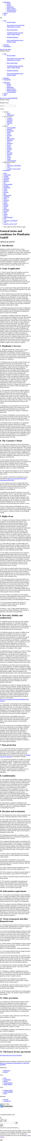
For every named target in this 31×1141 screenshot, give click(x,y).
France (9, 134)
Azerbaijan (10, 119)
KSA (8, 164)
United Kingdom (11, 160)
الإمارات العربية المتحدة (13, 168)
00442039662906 (12, 98)
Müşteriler (6, 45)
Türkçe (9, 159)
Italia (8, 137)
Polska (9, 146)
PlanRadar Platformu (15, 40)
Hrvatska (9, 135)
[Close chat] (5, 1120)
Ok (1, 1140)
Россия (9, 145)
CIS (8, 124)
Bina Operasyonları (15, 32)
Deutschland (10, 131)
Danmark (9, 129)
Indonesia (9, 121)
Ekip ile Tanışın (11, 8)
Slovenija (9, 154)
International (6, 170)
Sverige (9, 157)
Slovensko (10, 153)
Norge (8, 142)
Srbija (8, 151)
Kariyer (9, 5)
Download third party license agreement (11, 1055)
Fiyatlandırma (7, 46)
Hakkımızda (6, 2)
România (9, 148)
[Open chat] (1, 1125)
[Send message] (16, 1123)
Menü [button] (9, 49)
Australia (9, 118)
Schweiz (9, 149)
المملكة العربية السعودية (14, 165)
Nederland (10, 140)
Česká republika (11, 127)
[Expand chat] (1, 1120)
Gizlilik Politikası (8, 1092)
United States (10, 115)
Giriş (4, 14)
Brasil (8, 113)
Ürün (4, 20)
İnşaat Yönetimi (16, 25)
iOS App (5, 1099)
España (9, 132)
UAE (8, 167)
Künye (5, 1093)
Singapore (9, 123)
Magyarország (11, 138)
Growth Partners (11, 11)
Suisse (8, 156)
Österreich (9, 143)
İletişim (9, 3)
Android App (7, 1101)
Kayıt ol (2, 49)
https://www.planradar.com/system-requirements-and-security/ (13, 479)
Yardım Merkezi (7, 1084)
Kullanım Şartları (8, 1090)
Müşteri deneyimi (11, 10)
